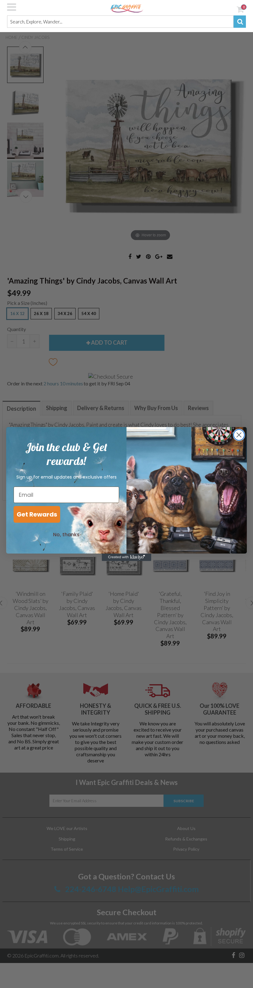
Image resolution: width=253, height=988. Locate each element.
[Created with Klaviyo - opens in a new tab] (126, 557)
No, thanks (66, 534)
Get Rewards (37, 514)
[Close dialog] (239, 435)
